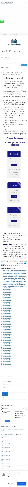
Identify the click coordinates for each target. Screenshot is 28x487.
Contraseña (5, 387)
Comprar (14, 165)
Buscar (7, 420)
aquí (15, 72)
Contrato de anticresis (5, 440)
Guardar (24, 64)
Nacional (9, 53)
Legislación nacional (7, 287)
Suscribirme (21, 483)
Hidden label (2, 411)
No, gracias (11, 483)
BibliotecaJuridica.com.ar (7, 2)
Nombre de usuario (7, 381)
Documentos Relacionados (20, 63)
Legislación (5, 34)
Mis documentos (10, 63)
